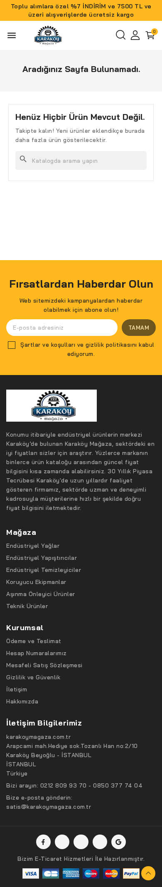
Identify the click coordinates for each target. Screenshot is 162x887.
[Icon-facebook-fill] (43, 842)
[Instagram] (81, 842)
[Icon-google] (118, 842)
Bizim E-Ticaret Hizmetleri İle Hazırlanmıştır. (81, 858)
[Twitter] (62, 842)
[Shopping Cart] (150, 35)
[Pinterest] (100, 842)
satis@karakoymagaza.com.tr (48, 806)
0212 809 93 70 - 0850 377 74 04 (91, 785)
